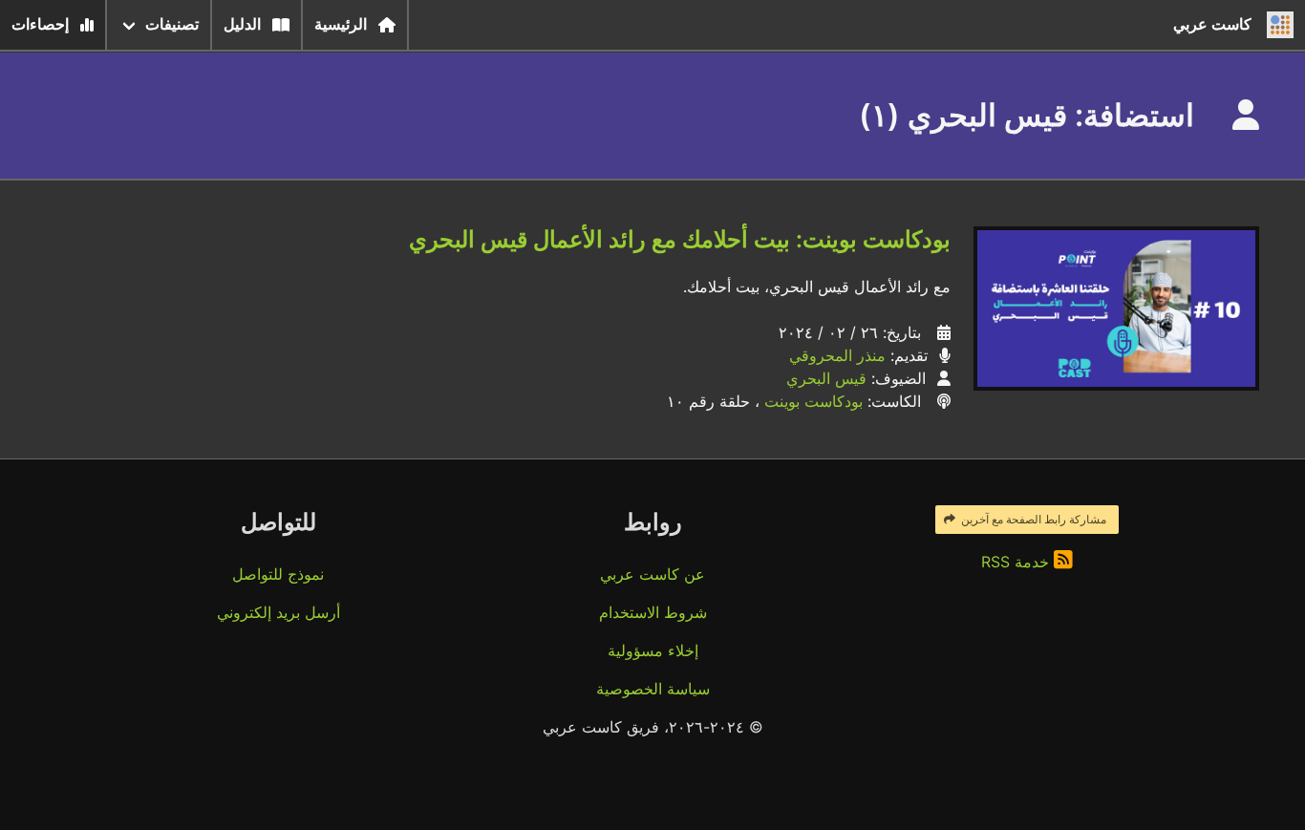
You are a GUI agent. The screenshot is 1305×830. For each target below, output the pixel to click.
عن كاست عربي (652, 574)
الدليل (242, 24)
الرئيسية (340, 24)
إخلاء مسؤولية (653, 650)
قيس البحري (826, 378)
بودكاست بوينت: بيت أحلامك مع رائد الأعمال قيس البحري (680, 239)
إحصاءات (40, 24)
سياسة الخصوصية (653, 688)
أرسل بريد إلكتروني (278, 612)
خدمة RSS (1017, 561)
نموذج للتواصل (278, 574)
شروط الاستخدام (653, 612)
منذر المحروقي (837, 355)
